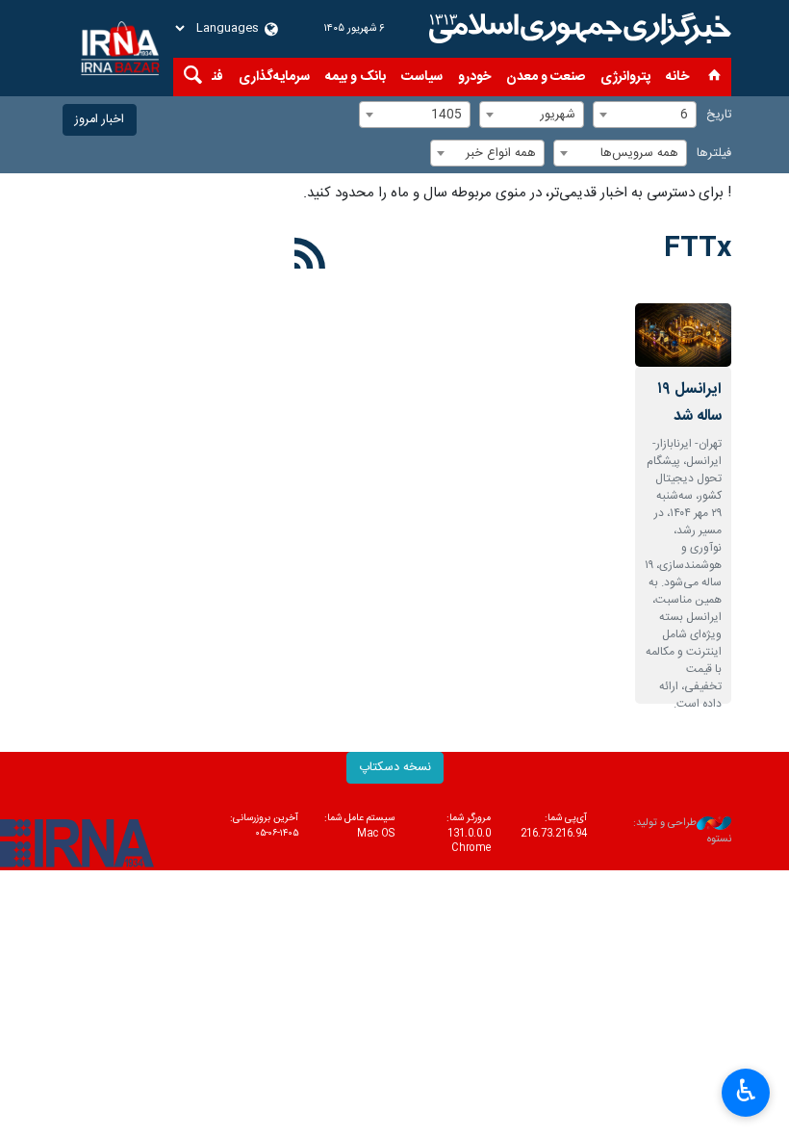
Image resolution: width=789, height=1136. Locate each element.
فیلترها (714, 153)
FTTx (697, 249)
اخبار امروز (99, 120)
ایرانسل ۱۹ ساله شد (689, 402)
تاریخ (718, 115)
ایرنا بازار (577, 29)
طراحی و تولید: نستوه (682, 831)
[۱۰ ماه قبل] (683, 335)
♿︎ (746, 1090)
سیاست (422, 77)
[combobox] (645, 114)
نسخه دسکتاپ (395, 768)
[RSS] (310, 257)
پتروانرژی (625, 77)
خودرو (474, 77)
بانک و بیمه (355, 77)
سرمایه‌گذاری (274, 77)
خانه (677, 77)
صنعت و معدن (545, 77)
